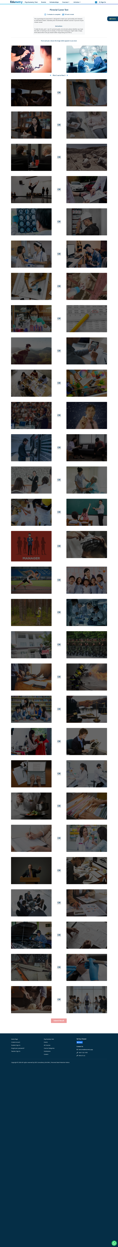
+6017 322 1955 (83, 1052)
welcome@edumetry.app (86, 1049)
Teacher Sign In (15, 1051)
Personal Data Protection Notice (60, 1062)
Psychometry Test (49, 1039)
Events (46, 1042)
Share (80, 1042)
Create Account (15, 1042)
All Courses (47, 1045)
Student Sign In (15, 1045)
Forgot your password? (17, 1048)
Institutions (47, 1051)
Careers (46, 1054)
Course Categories (49, 1048)
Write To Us (81, 1055)
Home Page (14, 1039)
